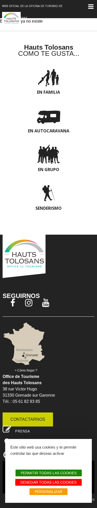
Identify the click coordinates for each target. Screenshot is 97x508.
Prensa (22, 431)
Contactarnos (27, 419)
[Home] (11, 21)
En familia (48, 92)
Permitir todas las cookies (49, 473)
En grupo (48, 169)
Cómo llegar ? (27, 370)
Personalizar (48, 492)
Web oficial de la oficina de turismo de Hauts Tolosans (32, 12)
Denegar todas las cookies (48, 482)
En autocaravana (48, 131)
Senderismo (48, 208)
